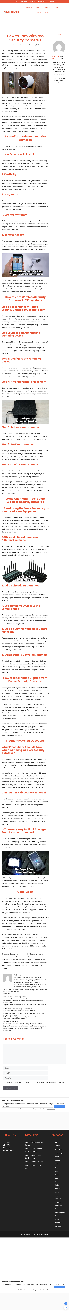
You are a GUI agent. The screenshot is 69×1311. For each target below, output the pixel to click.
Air (56, 1142)
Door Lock (59, 1160)
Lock (37, 13)
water (57, 1219)
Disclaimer (52, 1)
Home (15, 1)
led (56, 1171)
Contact (6, 1142)
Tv (56, 1209)
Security (58, 1189)
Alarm (57, 1146)
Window (46, 13)
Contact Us (24, 1)
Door (46, 7)
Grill (56, 1164)
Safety (56, 7)
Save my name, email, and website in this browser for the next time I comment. (35, 1082)
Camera (27, 7)
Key (56, 1168)
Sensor (38, 7)
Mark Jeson (21, 45)
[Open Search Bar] (42, 17)
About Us (32, 1)
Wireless (58, 1226)
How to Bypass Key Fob (34, 1162)
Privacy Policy (42, 1)
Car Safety (59, 1153)
